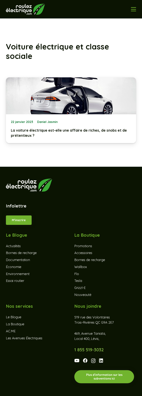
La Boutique (15, 324)
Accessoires (83, 253)
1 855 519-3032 (89, 349)
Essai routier (15, 281)
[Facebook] (85, 360)
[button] (133, 9)
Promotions (83, 246)
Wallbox (80, 267)
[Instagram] (93, 360)
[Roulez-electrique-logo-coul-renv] (25, 9)
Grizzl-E (80, 288)
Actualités (13, 246)
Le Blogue (13, 317)
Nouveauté (82, 295)
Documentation (18, 260)
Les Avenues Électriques (24, 338)
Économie (13, 267)
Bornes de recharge (21, 253)
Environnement (18, 274)
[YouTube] (76, 360)
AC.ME (11, 331)
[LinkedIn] (101, 360)
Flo (76, 274)
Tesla (78, 281)
